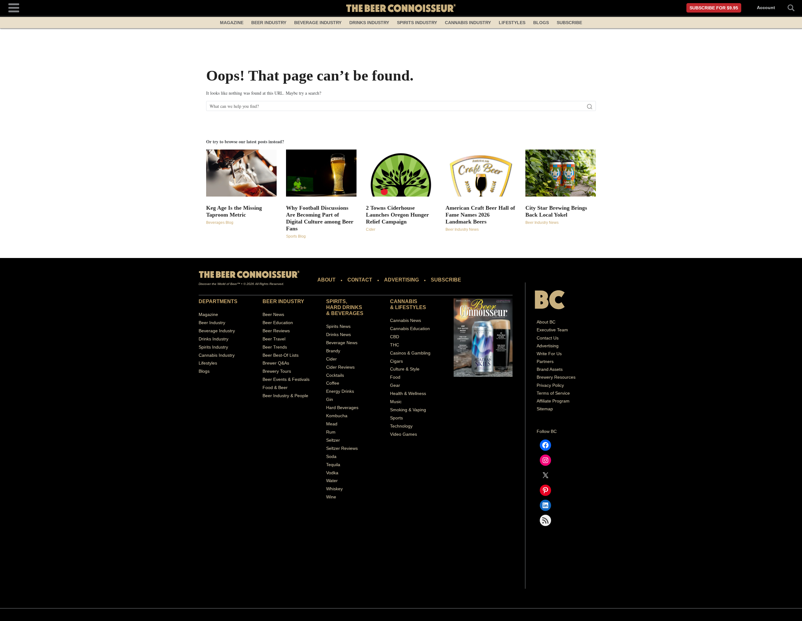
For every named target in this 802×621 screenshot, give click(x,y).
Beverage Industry (317, 22)
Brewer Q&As (276, 363)
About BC (546, 321)
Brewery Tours (277, 371)
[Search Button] (787, 8)
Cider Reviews (340, 367)
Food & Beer (275, 387)
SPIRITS (336, 301)
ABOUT (326, 279)
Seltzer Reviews (342, 448)
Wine (331, 496)
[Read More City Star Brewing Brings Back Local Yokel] (560, 173)
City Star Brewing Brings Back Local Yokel (556, 211)
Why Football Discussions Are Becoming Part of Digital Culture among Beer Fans (319, 218)
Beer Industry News (462, 229)
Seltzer (333, 440)
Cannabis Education (410, 328)
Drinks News (338, 334)
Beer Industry (268, 22)
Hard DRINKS (344, 307)
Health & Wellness (408, 393)
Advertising (548, 345)
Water (332, 480)
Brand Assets (550, 369)
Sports (396, 417)
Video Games (403, 434)
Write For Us (549, 353)
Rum (331, 431)
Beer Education (278, 322)
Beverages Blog (219, 222)
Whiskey (334, 488)
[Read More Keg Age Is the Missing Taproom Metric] (241, 173)
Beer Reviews (276, 330)
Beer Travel (274, 338)
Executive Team (552, 329)
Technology (401, 426)
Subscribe (569, 22)
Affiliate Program (553, 400)
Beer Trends (275, 347)
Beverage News (341, 342)
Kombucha (336, 415)
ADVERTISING (401, 279)
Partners (545, 361)
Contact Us (548, 337)
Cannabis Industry (468, 22)
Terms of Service (553, 393)
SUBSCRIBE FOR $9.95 (714, 7)
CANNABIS (403, 301)
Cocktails (335, 375)
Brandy (333, 350)
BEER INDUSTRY (283, 301)
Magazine (231, 22)
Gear (395, 385)
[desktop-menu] (14, 7)
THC (394, 344)
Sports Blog (296, 236)
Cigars (396, 361)
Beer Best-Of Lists (281, 355)
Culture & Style (404, 368)
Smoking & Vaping (408, 409)
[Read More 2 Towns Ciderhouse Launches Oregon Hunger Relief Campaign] (401, 173)
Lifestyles (512, 22)
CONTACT (359, 279)
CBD (394, 336)
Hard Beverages (342, 407)
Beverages (347, 313)
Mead (331, 423)
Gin (329, 399)
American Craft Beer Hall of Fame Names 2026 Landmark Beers (480, 215)
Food (395, 377)
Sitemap (545, 408)
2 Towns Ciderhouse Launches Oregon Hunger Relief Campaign (397, 215)
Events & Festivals (291, 379)
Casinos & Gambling (410, 352)
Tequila (333, 464)
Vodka (332, 472)
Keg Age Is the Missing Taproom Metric (234, 211)
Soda (331, 456)
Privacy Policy (550, 385)
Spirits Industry (417, 22)
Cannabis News (405, 320)
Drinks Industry (369, 22)
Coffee (332, 383)
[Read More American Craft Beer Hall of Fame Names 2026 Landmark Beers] (480, 173)
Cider (370, 229)
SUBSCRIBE (446, 279)
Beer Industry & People (285, 395)
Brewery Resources (556, 377)
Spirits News (338, 326)
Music (396, 401)
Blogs (541, 22)
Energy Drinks (340, 391)
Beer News (273, 314)
